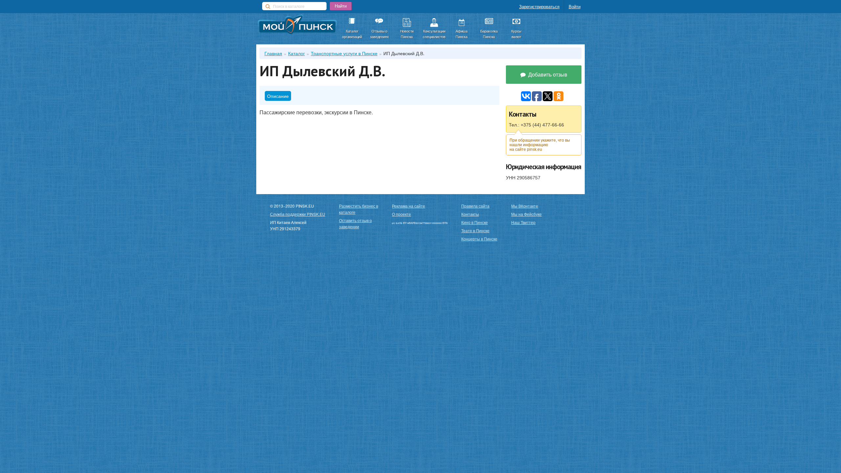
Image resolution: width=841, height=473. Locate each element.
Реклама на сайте (408, 206)
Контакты (470, 214)
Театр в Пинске (475, 230)
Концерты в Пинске (479, 238)
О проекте (401, 214)
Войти (574, 6)
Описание (278, 96)
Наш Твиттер (523, 222)
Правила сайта (475, 206)
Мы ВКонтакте (524, 206)
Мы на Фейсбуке (526, 214)
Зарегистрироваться (539, 6)
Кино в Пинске (474, 222)
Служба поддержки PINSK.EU (297, 214)
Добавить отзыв (547, 74)
